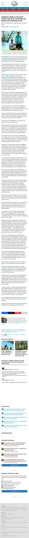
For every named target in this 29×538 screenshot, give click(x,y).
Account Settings (21, 517)
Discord (4, 4)
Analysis (7, 10)
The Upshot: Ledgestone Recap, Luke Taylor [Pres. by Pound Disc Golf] (15, 426)
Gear (15, 507)
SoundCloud (24, 527)
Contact (4, 2)
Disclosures (15, 522)
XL (20, 241)
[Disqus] (14, 384)
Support (3, 518)
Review (6, 510)
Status (21, 522)
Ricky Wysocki (8, 79)
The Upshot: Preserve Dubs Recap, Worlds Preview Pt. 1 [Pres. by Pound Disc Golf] (14, 409)
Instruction (13, 10)
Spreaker (19, 527)
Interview (23, 507)
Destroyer (9, 269)
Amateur (12, 513)
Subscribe (25, 4)
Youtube (15, 527)
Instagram (11, 527)
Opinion (6, 508)
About (2, 522)
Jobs (18, 522)
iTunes (2, 528)
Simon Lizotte (15, 74)
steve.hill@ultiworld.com (18, 322)
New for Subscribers (9, 517)
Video (12, 510)
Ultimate (4, 5)
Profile (20, 508)
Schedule (19, 8)
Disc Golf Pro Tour (14, 332)
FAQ (6, 518)
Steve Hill (10, 26)
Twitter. (3, 323)
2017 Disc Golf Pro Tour (14, 330)
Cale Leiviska (5, 74)
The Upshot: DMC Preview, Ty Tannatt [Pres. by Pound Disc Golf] (15, 422)
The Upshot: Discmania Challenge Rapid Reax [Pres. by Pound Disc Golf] (15, 417)
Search (25, 5)
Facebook (3, 527)
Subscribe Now (14, 465)
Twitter (7, 527)
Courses (7, 507)
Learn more (14, 491)
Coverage (11, 507)
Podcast (13, 508)
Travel (9, 510)
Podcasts (19, 10)
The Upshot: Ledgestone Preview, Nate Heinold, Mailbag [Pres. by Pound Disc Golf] (15, 460)
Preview (17, 508)
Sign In (25, 2)
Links (26, 507)
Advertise (6, 522)
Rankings (25, 8)
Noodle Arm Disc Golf (18, 320)
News (2, 10)
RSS (5, 528)
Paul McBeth (4, 56)
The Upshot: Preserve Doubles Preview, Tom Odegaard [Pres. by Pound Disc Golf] (15, 413)
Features (3, 507)
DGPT (7, 8)
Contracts (13, 8)
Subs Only (25, 10)
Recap (18, 26)
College (8, 513)
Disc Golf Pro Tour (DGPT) (10, 329)
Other (10, 508)
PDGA (2, 8)
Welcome (3, 517)
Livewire (15, 510)
